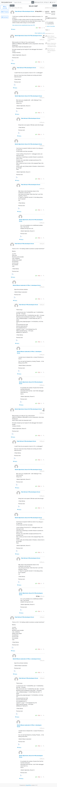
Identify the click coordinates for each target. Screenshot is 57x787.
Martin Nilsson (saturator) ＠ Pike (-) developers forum (27, 285)
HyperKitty (28, 785)
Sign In (47, 2)
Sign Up (53, 2)
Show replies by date (40, 33)
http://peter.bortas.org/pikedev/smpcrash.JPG (23, 25)
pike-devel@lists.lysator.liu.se (50, 18)
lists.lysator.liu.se (6, 2)
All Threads (5, 11)
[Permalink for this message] (44, 28)
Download (5, 17)
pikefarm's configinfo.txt (51, 7)
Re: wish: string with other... (16, 7)
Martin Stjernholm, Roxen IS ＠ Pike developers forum (28, 35)
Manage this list (39, 2)
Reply (13, 29)
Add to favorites (51, 26)
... (13, 60)
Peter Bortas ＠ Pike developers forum (24, 11)
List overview (5, 7)
